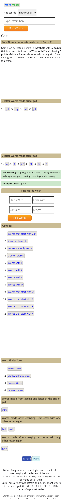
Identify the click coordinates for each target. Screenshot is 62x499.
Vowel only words (17, 241)
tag (16, 109)
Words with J (15, 262)
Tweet (36, 458)
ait (26, 109)
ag (22, 164)
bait (4, 429)
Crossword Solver (15, 390)
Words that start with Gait (22, 233)
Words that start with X (20, 313)
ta (6, 164)
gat (7, 109)
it (14, 164)
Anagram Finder (15, 383)
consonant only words (20, 248)
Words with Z (15, 270)
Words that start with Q (21, 292)
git (34, 109)
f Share (27, 458)
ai (39, 164)
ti (46, 164)
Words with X (15, 277)
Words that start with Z (20, 299)
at (31, 164)
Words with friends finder (19, 376)
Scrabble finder (14, 368)
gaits (4, 409)
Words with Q (15, 284)
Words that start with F (20, 306)
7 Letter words (16, 255)
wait (11, 429)
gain (4, 448)
